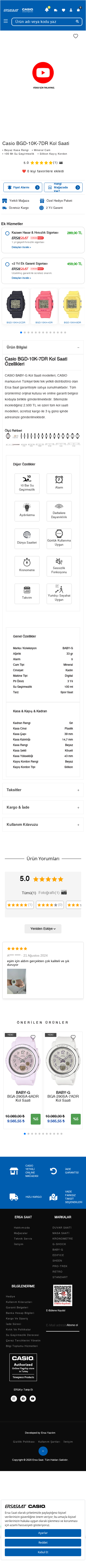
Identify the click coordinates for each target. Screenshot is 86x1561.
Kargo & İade (18, 807)
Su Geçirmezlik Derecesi (22, 1335)
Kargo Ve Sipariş (17, 1318)
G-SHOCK (59, 1244)
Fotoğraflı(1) (49, 893)
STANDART (60, 1277)
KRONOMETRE (63, 1238)
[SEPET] (78, 10)
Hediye (10, 1296)
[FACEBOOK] (23, 1399)
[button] (21, 332)
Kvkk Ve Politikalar (18, 1329)
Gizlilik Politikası (24, 1442)
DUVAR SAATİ (62, 1227)
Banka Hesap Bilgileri (20, 1313)
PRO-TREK (60, 1266)
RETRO (58, 1272)
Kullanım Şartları (49, 1442)
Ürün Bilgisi (17, 347)
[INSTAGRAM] (14, 1399)
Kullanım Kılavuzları (19, 1302)
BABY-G (58, 1249)
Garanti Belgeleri (17, 1307)
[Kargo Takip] (55, 10)
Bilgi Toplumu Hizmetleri (22, 1346)
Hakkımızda (22, 1227)
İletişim (18, 1244)
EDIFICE (58, 1255)
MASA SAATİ (61, 1233)
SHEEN (57, 1260)
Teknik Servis (23, 1238)
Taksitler (14, 789)
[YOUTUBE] (33, 1399)
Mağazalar (21, 1233)
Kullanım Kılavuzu (22, 824)
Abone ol (72, 1325)
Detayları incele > (21, 247)
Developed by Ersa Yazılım (40, 1433)
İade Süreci (13, 1324)
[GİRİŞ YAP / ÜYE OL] (71, 10)
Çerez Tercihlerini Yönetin (23, 1340)
